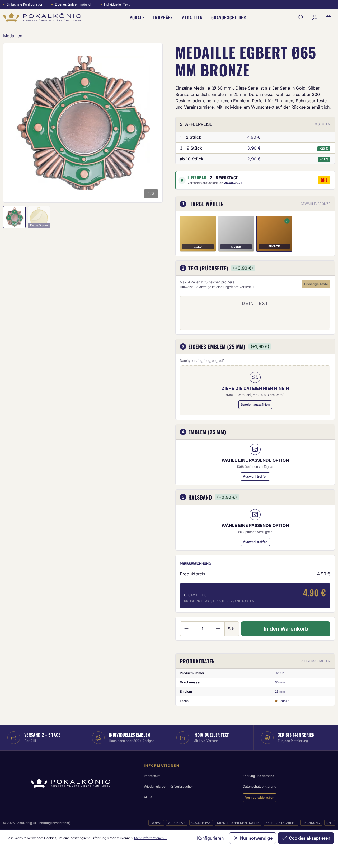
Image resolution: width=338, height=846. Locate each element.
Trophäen (163, 17)
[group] (82, 122)
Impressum (152, 776)
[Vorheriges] (14, 123)
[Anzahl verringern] (186, 628)
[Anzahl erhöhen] (218, 628)
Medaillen (192, 17)
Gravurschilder (228, 17)
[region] (83, 123)
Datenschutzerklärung (259, 786)
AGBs (148, 797)
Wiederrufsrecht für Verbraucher (168, 786)
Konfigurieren (210, 838)
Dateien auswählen (255, 404)
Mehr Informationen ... (150, 838)
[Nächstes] (151, 123)
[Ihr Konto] (314, 17)
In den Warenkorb (286, 629)
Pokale (137, 17)
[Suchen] (301, 17)
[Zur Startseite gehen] (42, 18)
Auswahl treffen (255, 476)
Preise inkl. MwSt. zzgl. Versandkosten (219, 601)
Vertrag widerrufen (259, 797)
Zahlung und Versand (258, 776)
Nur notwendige (256, 838)
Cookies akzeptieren (309, 838)
